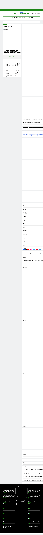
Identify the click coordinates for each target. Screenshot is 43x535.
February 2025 (24, 227)
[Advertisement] (21, 4)
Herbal (11, 51)
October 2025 (24, 216)
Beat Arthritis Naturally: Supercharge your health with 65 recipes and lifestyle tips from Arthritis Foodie (8, 517)
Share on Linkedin (7, 48)
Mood (8, 52)
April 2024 (24, 241)
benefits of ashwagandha (39, 134)
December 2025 (25, 213)
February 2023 (24, 245)
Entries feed (24, 454)
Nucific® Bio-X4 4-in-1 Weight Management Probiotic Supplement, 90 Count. (31, 122)
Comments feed (25, 455)
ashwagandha (30, 134)
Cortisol (8, 51)
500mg (23, 134)
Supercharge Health (35, 135)
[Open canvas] (3, 18)
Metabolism (5, 52)
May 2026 (24, 206)
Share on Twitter (6, 48)
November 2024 (25, 231)
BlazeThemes (17, 530)
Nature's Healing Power (21, 13)
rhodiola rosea (18, 52)
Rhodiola (15, 52)
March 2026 (24, 209)
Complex (5, 51)
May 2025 (24, 223)
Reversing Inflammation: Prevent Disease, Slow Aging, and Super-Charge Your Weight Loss (21, 496)
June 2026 (24, 205)
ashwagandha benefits (34, 134)
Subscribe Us (25, 19)
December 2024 (25, 230)
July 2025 (24, 220)
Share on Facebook (4, 48)
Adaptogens (26, 134)
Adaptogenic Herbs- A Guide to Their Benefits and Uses (17, 17)
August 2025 (24, 219)
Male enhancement (15, 51)
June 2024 (24, 238)
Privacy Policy (18, 19)
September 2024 (25, 234)
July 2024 (24, 237)
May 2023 (24, 244)
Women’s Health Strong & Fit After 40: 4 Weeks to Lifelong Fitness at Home (17, 72)
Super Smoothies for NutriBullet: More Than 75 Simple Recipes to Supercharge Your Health (22, 501)
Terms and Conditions (30, 17)
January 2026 (24, 212)
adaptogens (7, 75)
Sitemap (22, 19)
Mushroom (11, 52)
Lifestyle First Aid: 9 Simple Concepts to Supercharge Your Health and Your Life (32, 477)
